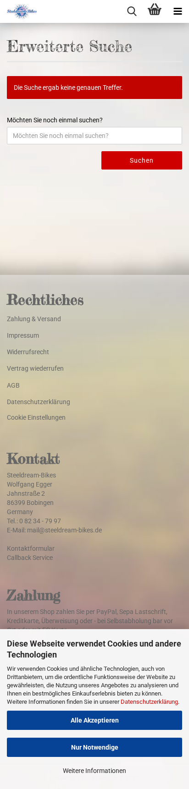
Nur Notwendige (94, 747)
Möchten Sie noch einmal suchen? (55, 120)
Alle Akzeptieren (95, 720)
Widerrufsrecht (28, 352)
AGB (13, 385)
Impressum (23, 335)
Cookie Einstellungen (36, 417)
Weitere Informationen (94, 770)
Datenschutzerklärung (149, 701)
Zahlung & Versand (34, 319)
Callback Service (30, 557)
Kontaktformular (31, 548)
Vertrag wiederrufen (35, 368)
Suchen (142, 160)
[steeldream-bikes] (18, 11)
